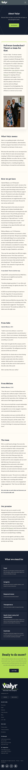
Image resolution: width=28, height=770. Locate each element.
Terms (21, 760)
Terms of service (5, 729)
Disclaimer (3, 732)
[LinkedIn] (2, 766)
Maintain (3, 710)
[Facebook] (15, 766)
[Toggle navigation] (25, 2)
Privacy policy (4, 727)
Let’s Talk (3, 719)
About (2, 717)
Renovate (3, 705)
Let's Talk (14, 670)
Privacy (17, 760)
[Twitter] (7, 766)
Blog (2, 714)
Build (2, 707)
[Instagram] (11, 766)
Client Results (4, 712)
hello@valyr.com (4, 693)
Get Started (14, 25)
